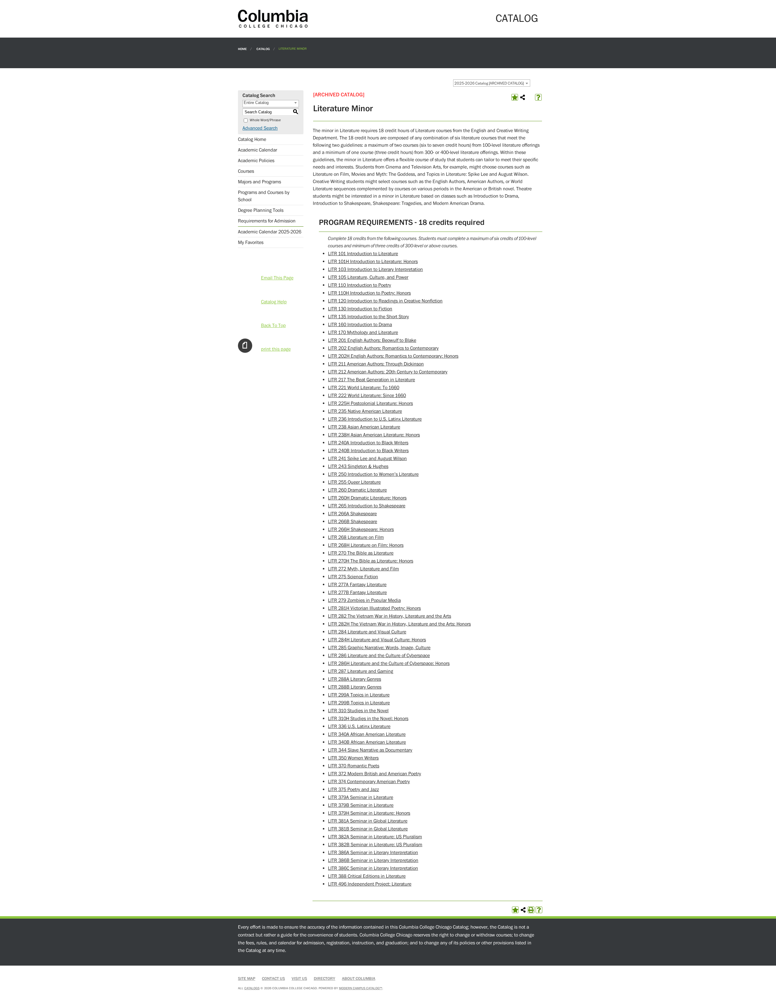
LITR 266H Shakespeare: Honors (361, 529)
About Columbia (358, 978)
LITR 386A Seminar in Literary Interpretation (373, 853)
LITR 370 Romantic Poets (353, 766)
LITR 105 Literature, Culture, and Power (368, 277)
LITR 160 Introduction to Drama (360, 325)
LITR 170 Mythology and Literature (363, 332)
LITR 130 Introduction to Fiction (360, 309)
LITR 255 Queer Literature (354, 482)
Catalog (263, 49)
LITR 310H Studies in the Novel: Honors (368, 719)
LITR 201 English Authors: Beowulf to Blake (372, 340)
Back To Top (273, 325)
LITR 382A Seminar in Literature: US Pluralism (375, 837)
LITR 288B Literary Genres (354, 687)
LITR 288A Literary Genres (354, 679)
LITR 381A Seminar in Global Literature (367, 821)
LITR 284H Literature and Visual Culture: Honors (377, 640)
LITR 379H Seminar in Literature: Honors (369, 813)
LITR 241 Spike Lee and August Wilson (367, 459)
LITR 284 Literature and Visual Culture (367, 632)
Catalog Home (252, 139)
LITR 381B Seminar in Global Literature (368, 829)
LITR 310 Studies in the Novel (358, 711)
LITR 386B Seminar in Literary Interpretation (373, 860)
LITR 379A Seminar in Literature (360, 797)
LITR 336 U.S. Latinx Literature (359, 726)
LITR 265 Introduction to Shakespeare (366, 506)
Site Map (246, 978)
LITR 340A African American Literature (367, 734)
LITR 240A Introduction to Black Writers (368, 443)
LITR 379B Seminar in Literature (360, 805)
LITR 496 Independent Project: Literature (369, 884)
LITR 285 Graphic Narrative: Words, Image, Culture (379, 648)
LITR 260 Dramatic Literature (357, 490)
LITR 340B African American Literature (367, 742)
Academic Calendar (257, 150)
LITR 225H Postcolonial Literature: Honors (370, 403)
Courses (246, 171)
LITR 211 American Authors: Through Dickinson (376, 364)
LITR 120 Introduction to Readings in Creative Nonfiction (385, 301)
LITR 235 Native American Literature (365, 411)
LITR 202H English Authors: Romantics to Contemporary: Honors (393, 356)
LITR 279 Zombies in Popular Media (364, 600)
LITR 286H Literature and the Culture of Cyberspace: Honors (389, 663)
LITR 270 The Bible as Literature (360, 553)
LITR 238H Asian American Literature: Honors (374, 435)
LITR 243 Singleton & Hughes (358, 466)
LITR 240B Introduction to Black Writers (368, 451)
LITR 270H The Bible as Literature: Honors (370, 561)
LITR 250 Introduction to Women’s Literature (373, 474)
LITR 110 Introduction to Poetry (359, 285)
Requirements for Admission (267, 221)
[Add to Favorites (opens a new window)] (514, 97)
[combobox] (491, 83)
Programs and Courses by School (263, 196)
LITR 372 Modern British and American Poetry (374, 774)
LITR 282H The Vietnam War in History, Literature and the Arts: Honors (399, 624)
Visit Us (299, 978)
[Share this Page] (522, 97)
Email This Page (277, 278)
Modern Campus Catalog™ (360, 988)
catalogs (251, 988)
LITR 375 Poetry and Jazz (353, 789)
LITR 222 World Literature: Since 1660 (367, 395)
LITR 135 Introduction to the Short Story (368, 317)
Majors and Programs (259, 182)
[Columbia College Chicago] (273, 18)
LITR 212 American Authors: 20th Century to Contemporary (387, 372)
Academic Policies (256, 161)
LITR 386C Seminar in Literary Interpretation (373, 868)
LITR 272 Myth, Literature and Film (363, 569)
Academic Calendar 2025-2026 (269, 232)
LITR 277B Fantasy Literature (357, 592)
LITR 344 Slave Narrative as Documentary (370, 750)
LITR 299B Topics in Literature (359, 703)
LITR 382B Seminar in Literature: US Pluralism (375, 845)
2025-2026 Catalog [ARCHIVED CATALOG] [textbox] (489, 83)
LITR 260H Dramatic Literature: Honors (367, 498)
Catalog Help (274, 302)
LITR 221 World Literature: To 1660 (363, 388)
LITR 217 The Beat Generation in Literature (371, 380)
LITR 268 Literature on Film (356, 537)
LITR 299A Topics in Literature (359, 695)
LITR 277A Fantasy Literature (357, 585)
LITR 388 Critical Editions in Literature (367, 876)
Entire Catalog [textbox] (256, 102)
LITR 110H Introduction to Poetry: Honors (369, 293)
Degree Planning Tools (260, 210)
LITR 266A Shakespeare (352, 514)
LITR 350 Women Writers (353, 758)
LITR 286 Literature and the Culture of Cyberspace (379, 656)
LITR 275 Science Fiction (353, 577)
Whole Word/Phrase (265, 120)
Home (242, 49)
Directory (324, 978)
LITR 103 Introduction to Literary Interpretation (375, 269)
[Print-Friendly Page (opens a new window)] (531, 910)
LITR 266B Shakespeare (352, 522)
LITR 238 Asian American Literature (364, 427)
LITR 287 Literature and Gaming (360, 671)
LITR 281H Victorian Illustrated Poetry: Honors (374, 608)
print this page (276, 349)
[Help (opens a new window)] (538, 97)
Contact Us (273, 978)
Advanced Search (260, 128)
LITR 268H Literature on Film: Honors (365, 545)
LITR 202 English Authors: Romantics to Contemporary (383, 348)
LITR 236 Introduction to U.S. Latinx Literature (375, 419)
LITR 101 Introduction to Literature (363, 254)
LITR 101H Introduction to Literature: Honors (373, 262)
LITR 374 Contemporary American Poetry (369, 782)
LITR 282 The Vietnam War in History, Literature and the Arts (389, 616)
